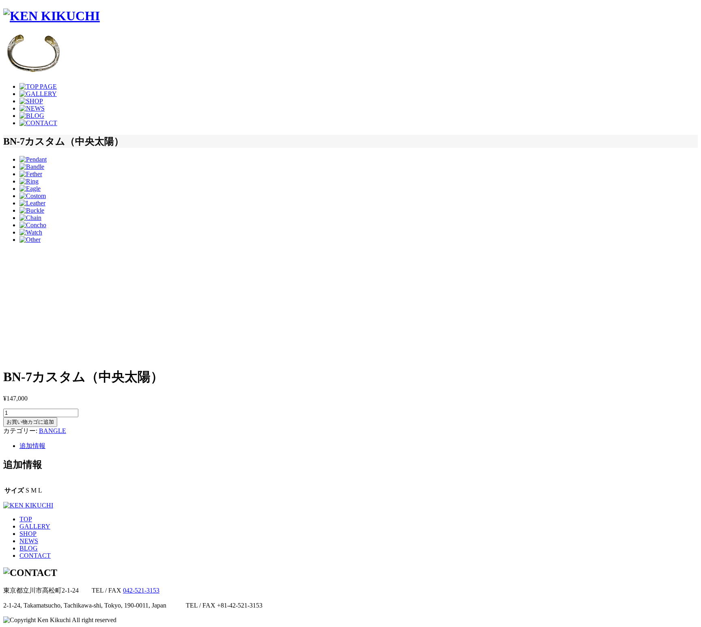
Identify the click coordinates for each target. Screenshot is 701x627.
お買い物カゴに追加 (30, 422)
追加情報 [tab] (32, 445)
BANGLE (52, 430)
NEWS (28, 540)
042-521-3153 (141, 590)
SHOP (28, 533)
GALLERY (34, 526)
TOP (25, 519)
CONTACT (35, 555)
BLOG (28, 548)
